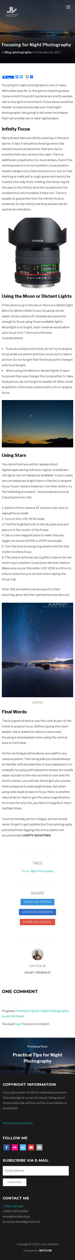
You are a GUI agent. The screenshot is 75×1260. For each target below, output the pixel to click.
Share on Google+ (37, 922)
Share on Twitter (37, 902)
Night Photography (42, 871)
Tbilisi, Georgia (13, 1206)
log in (18, 1024)
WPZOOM (45, 1250)
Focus (25, 871)
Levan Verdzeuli (37, 972)
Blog (8, 52)
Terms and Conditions (18, 1123)
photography (22, 52)
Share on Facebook (37, 912)
